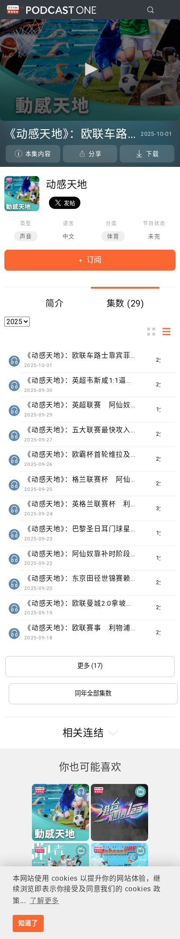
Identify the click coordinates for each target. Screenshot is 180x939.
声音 (26, 236)
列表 (169, 331)
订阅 (93, 259)
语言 (68, 223)
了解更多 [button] (44, 900)
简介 (54, 303)
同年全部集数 (93, 693)
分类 (111, 223)
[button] (90, 69)
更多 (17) (90, 666)
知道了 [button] (28, 923)
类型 (25, 223)
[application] (90, 70)
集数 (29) (126, 303)
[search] (150, 9)
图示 (153, 331)
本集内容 (38, 153)
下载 (152, 153)
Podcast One (61, 10)
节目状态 (154, 223)
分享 (95, 153)
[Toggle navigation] (166, 10)
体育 (113, 236)
